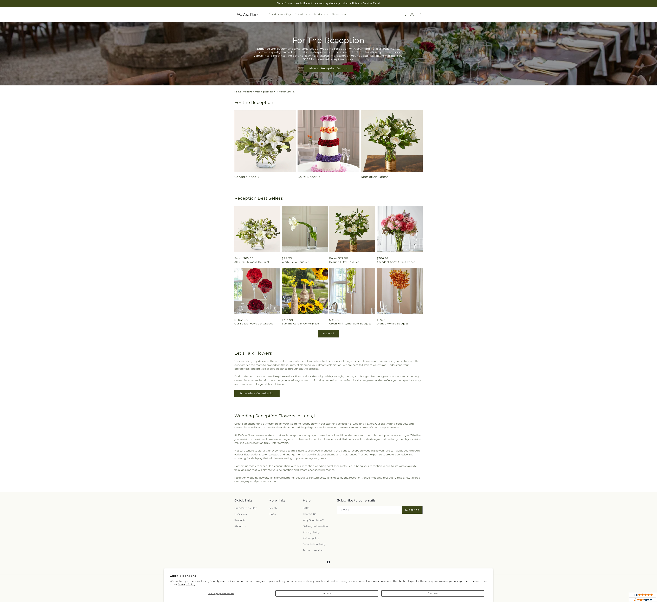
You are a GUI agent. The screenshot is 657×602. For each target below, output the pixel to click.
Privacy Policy (186, 584)
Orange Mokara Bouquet (392, 323)
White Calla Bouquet (295, 262)
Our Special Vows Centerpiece (253, 323)
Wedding (247, 91)
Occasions (240, 514)
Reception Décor (374, 177)
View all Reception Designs (328, 68)
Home (237, 91)
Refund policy (311, 538)
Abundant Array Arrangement (396, 262)
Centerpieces (245, 177)
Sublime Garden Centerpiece (300, 323)
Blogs (272, 514)
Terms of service (312, 550)
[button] (302, 14)
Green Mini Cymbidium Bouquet (350, 323)
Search (273, 508)
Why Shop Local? (313, 520)
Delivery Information (315, 526)
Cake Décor (307, 177)
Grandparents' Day (245, 508)
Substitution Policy (314, 544)
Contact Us (309, 514)
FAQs (306, 508)
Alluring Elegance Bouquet (251, 262)
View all (328, 333)
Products (239, 520)
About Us (240, 526)
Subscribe (412, 509)
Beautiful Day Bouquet (344, 262)
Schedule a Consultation (257, 393)
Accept (326, 593)
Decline (432, 593)
